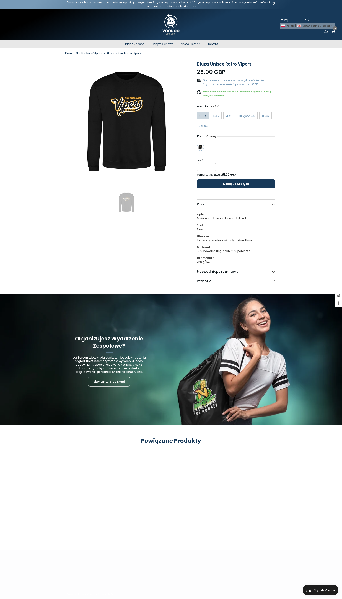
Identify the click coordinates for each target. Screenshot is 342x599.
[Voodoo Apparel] (171, 359)
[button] (307, 26)
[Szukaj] (308, 20)
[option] (126, 121)
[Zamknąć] (273, 4)
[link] (92, 518)
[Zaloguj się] (326, 31)
